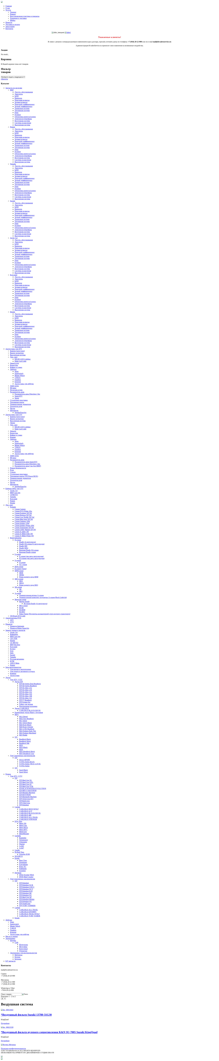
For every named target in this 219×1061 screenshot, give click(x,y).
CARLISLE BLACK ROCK (30, 710)
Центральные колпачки (28, 706)
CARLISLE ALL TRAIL (28, 817)
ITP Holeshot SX (25, 901)
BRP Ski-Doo (15, 645)
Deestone (18, 873)
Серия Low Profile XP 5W (24, 517)
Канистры (14, 365)
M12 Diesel (23, 717)
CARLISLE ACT (25, 811)
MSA (17, 715)
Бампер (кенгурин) (17, 351)
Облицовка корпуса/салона (25, 117)
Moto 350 (22, 823)
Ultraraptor (23, 842)
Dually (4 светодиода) (27, 542)
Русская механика (17, 659)
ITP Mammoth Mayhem (27, 797)
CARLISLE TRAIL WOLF (29, 914)
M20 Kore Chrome (26, 727)
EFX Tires (18, 821)
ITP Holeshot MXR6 (26, 899)
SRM (21, 573)
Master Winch (20, 376)
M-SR (21, 608)
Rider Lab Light (20, 361)
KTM (12, 661)
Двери (12, 423)
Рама (16, 113)
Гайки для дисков (26, 704)
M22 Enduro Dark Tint (27, 731)
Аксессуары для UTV (13, 415)
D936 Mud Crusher (26, 877)
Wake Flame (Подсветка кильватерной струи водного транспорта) (44, 614)
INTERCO (19, 856)
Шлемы (13, 941)
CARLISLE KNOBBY (27, 912)
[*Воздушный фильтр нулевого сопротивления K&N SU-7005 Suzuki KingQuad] (7, 1027)
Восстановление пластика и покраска (24, 16)
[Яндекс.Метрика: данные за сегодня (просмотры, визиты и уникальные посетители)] (8, 1045)
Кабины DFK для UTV (14, 489)
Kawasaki (13, 275)
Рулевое (18, 115)
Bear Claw (23, 860)
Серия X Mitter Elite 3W (24, 534)
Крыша (13, 437)
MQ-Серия (23, 606)
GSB (16, 943)
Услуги (8, 10)
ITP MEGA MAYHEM (27, 791)
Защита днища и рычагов (15, 630)
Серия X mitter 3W (22, 532)
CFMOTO (14, 495)
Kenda (17, 858)
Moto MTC (23, 830)
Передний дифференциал (24, 104)
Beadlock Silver (25, 741)
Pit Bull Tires (19, 852)
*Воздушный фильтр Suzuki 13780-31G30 (26, 1014)
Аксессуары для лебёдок (24, 384)
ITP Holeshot (24, 805)
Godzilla (18, 836)
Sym (11, 651)
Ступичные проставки (19, 400)
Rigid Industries (15, 538)
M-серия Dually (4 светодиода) (35, 604)
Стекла (13, 472)
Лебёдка (13, 369)
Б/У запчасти (10, 961)
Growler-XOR (24, 854)
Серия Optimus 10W (22, 521)
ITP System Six (24, 702)
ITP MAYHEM (25, 795)
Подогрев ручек (16, 390)
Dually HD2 (23, 548)
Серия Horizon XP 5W (23, 515)
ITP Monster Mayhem (27, 793)
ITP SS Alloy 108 (25, 696)
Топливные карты (17, 402)
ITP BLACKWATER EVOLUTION (32, 788)
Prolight (13, 507)
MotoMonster (24, 834)
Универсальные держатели (20, 404)
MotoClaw (23, 832)
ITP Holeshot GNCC (26, 887)
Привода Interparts (17, 626)
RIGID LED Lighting (22, 359)
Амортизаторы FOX (13, 618)
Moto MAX (23, 828)
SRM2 (21, 575)
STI (16, 737)
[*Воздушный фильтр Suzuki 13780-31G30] (7, 1010)
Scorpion (22, 871)
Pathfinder (23, 869)
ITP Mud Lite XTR (26, 786)
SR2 (20, 591)
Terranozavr (23, 840)
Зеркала (13, 431)
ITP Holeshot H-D (26, 891)
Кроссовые (23, 949)
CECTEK (13, 638)
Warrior (22, 844)
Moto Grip (23, 825)
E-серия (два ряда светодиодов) (31, 556)
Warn (16, 371)
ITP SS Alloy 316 (25, 694)
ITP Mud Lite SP (25, 897)
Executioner (23, 864)
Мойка (12, 20)
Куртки (17, 957)
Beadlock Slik (24, 743)
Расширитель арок (17, 392)
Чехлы (12, 408)
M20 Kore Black (25, 725)
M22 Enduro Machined (27, 733)
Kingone (18, 382)
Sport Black (23, 770)
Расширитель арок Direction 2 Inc (27, 394)
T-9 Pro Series (24, 766)
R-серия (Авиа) (20, 569)
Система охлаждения (23, 123)
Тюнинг (13, 12)
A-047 (21, 848)
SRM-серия (19, 571)
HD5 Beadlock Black (27, 751)
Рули (12, 470)
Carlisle (17, 807)
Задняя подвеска (21, 102)
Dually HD (23, 546)
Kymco (12, 649)
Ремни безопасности (18, 468)
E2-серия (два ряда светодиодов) (31, 558)
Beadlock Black (25, 739)
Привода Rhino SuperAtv (19, 628)
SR (20, 589)
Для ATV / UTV (16, 680)
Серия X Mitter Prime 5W (24, 536)
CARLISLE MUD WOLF (29, 809)
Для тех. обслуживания (24, 92)
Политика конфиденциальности (13, 1048)
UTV (12, 622)
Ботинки (18, 959)
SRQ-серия (19, 579)
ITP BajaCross (24, 801)
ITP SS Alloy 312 (25, 692)
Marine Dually (24, 602)
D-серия (18, 540)
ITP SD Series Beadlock (28, 686)
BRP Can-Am (15, 493)
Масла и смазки (11, 936)
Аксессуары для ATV (13, 349)
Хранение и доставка (18, 18)
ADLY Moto (14, 663)
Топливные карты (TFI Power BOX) (24, 476)
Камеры (13, 673)
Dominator (23, 862)
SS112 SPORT (24, 760)
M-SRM (22, 610)
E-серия (18, 554)
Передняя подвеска (22, 100)
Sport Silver (23, 772)
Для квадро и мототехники (20, 669)
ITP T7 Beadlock (25, 700)
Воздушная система (22, 121)
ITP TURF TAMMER (27, 906)
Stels (11, 653)
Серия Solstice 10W (22, 523)
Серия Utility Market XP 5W (25, 530)
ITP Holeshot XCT (26, 889)
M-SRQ (22, 612)
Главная (8, 6)
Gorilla (17, 850)
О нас (7, 8)
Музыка (13, 388)
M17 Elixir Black (25, 723)
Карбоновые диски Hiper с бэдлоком (29, 712)
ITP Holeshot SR (25, 893)
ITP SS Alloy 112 (25, 698)
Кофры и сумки (16, 367)
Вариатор (18, 98)
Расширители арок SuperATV (26, 462)
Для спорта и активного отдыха (22, 671)
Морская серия (20, 599)
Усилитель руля (16, 406)
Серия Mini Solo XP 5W (24, 519)
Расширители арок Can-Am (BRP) (28, 466)
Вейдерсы (18, 955)
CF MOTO (14, 643)
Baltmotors (14, 634)
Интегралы (23, 945)
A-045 (21, 846)
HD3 (21, 745)
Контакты (9, 29)
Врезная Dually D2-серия (28, 550)
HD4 (21, 749)
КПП (17, 96)
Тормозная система (22, 108)
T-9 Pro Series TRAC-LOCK (30, 764)
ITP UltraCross (24, 803)
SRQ (21, 581)
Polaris (12, 127)
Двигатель (19, 94)
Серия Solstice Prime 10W (24, 526)
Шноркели (14, 410)
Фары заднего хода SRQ (28, 585)
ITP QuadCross (24, 904)
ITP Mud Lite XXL (26, 782)
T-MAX (18, 378)
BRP (12, 90)
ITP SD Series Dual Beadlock (30, 684)
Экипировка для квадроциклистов (23, 953)
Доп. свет (13, 357)
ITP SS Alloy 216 (25, 690)
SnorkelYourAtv (20, 413)
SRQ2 (21, 583)
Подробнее (5, 1023)
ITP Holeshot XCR (26, 885)
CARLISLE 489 (25, 815)
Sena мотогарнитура (13, 667)
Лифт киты (14, 386)
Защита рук (14, 363)
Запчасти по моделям (13, 88)
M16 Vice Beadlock (26, 719)
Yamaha (13, 164)
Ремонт (13, 14)
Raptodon (22, 838)
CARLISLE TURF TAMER (29, 916)
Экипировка (10, 938)
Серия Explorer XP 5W (23, 513)
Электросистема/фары (23, 119)
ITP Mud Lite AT (25, 784)
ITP (16, 758)
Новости (8, 22)
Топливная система (22, 111)
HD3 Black (23, 747)
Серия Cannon (20, 509)
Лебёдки (8, 920)
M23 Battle (23, 735)
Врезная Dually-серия (27, 552)
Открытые (23, 951)
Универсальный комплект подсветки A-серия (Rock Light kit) (43, 597)
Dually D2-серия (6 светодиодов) (31, 544)
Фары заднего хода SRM (28, 577)
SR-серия (18, 587)
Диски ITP (19, 682)
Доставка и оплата (12, 24)
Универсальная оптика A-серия (31, 595)
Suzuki (12, 201)
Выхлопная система (22, 125)
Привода (8, 624)
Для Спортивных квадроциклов (22, 756)
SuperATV (18, 396)
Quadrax (18, 380)
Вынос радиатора (17, 353)
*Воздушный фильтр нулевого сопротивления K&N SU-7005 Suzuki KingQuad (49, 1032)
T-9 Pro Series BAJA (27, 762)
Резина (8, 774)
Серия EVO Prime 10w (23, 511)
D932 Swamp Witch (26, 875)
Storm (17, 398)
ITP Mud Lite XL (25, 780)
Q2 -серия (23, 565)
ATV (12, 620)
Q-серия (18, 560)
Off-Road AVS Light (17, 616)
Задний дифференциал (23, 106)
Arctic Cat (13, 238)
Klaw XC (22, 867)
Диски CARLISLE (22, 708)
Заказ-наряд (10, 27)
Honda (12, 312)
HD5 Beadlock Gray (26, 754)
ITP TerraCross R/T (26, 799)
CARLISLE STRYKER (28, 819)
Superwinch (19, 373)
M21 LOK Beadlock (26, 729)
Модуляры (23, 947)
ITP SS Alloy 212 (25, 688)
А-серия (18, 593)
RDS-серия (19, 567)
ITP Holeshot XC (25, 895)
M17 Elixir (23, 721)
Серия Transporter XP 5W (24, 528)
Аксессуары (14, 675)
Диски (7, 678)
